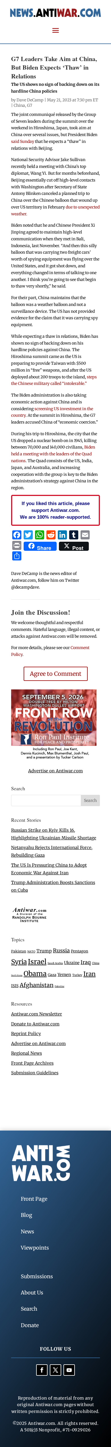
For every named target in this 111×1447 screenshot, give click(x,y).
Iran (89, 974)
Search (29, 1309)
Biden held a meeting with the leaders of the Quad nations (53, 454)
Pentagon (79, 951)
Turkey (77, 975)
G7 (29, 105)
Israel (37, 961)
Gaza (52, 974)
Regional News (26, 1053)
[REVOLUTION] (53, 758)
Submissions (37, 1276)
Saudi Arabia (55, 963)
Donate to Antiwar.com (35, 1024)
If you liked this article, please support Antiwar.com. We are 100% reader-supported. (55, 510)
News (27, 1231)
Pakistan (18, 951)
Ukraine (71, 962)
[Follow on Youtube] (69, 1370)
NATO (31, 951)
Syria (19, 962)
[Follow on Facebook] (42, 1370)
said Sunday (22, 141)
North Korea (16, 975)
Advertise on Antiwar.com (55, 770)
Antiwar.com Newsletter (36, 1014)
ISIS (14, 985)
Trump (44, 951)
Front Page (34, 1199)
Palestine (59, 986)
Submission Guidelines (34, 1072)
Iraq (86, 962)
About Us (32, 1292)
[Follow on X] (55, 1370)
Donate (30, 1325)
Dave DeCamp (30, 100)
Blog (26, 1215)
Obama (35, 973)
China (19, 105)
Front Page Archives (32, 1063)
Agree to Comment (55, 673)
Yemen (64, 974)
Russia (61, 950)
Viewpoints (35, 1247)
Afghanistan (37, 985)
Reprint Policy (26, 1033)
